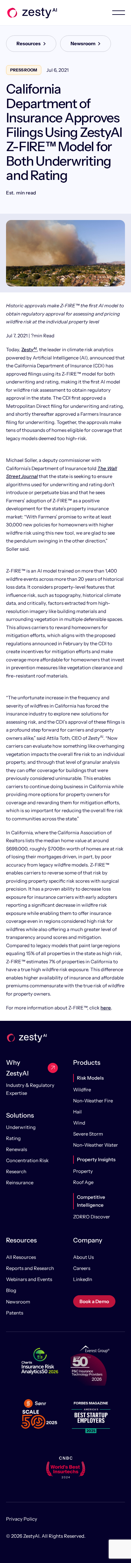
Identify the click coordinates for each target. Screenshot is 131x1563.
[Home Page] (31, 12)
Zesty (29, 349)
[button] (112, 12)
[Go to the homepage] (26, 1037)
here (105, 1008)
